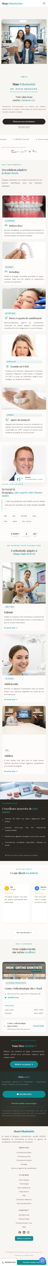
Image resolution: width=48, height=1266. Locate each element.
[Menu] (44, 3)
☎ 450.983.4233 (24, 1094)
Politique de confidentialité (24, 1255)
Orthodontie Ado (24, 1156)
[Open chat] (42, 1260)
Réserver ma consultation (24, 121)
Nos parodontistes (24, 1203)
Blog (24, 1227)
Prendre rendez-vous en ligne (24, 1103)
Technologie (24, 1184)
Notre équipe (24, 1180)
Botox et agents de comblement (24, 1168)
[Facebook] (20, 1232)
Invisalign (24, 1164)
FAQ (24, 1196)
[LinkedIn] (24, 1232)
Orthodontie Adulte (24, 1160)
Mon (12, 3)
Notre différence (24, 1188)
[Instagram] (28, 1232)
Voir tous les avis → (24, 933)
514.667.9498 (38, 1026)
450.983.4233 (24, 127)
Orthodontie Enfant (24, 1152)
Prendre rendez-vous (24, 1223)
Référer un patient (24, 1238)
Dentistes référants (24, 1199)
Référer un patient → (24, 1064)
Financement (24, 1192)
